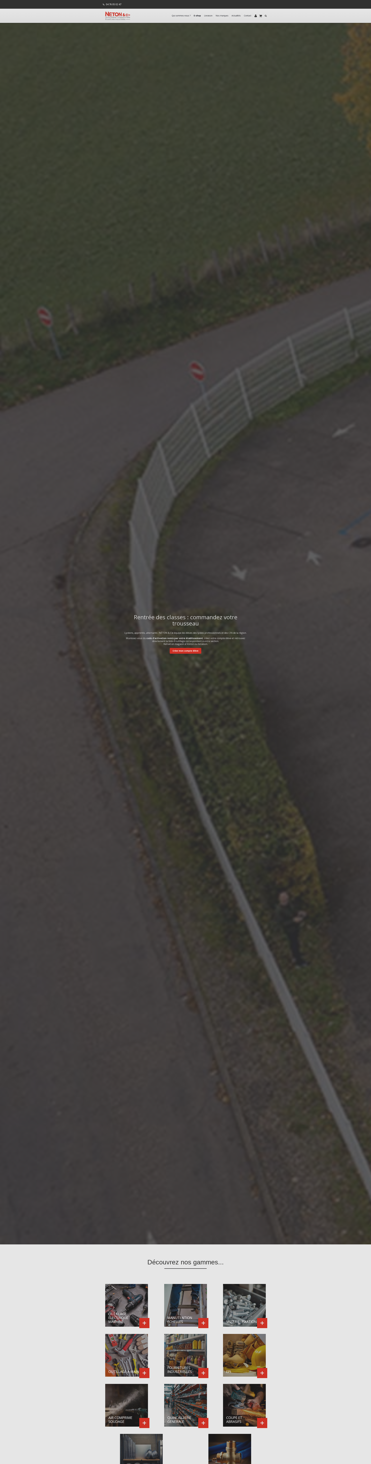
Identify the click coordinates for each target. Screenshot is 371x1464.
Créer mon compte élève (185, 650)
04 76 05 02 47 (113, 4)
